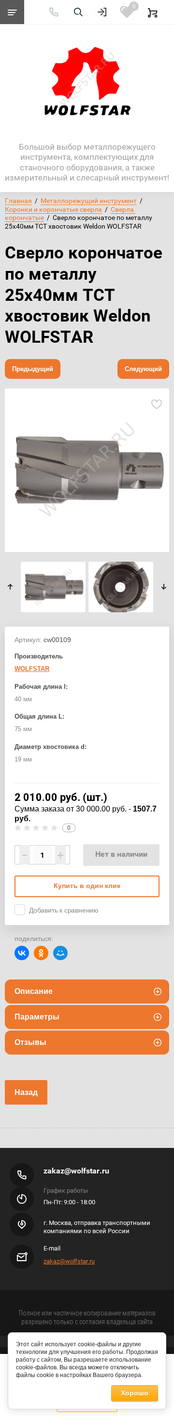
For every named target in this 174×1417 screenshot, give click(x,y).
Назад (26, 1092)
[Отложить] (156, 404)
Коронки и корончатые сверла (53, 209)
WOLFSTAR (31, 668)
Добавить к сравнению (64, 910)
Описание (33, 991)
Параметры (36, 1017)
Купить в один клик (87, 885)
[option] (87, 470)
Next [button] (163, 587)
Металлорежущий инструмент (89, 201)
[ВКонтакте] (21, 953)
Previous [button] (10, 587)
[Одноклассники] (41, 953)
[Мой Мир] (60, 953)
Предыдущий (32, 369)
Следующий (143, 369)
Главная (18, 201)
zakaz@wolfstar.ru (76, 1170)
